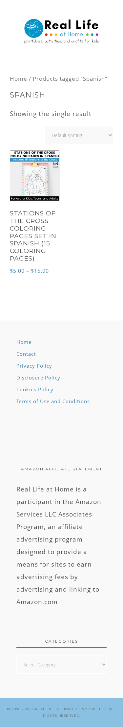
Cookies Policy (34, 389)
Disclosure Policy (38, 377)
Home (18, 78)
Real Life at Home (54, 709)
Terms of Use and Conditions (53, 401)
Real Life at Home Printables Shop (61, 31)
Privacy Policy (34, 365)
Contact (26, 353)
